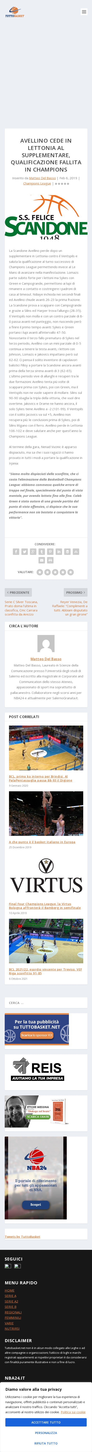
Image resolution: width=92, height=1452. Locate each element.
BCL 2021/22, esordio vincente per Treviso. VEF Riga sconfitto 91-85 (45, 971)
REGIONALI (13, 1312)
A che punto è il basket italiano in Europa (42, 842)
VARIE (9, 1323)
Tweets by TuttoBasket (22, 1237)
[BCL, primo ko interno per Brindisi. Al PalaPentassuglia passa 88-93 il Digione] (46, 748)
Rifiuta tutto (46, 1443)
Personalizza (46, 1433)
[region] (46, 1417)
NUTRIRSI (12, 1328)
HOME (10, 1290)
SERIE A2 (11, 1301)
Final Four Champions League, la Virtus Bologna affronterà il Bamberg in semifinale (45, 906)
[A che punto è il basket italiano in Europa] (46, 813)
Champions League (37, 183)
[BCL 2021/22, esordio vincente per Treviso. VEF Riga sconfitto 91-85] (46, 941)
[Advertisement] (46, 72)
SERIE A (10, 1296)
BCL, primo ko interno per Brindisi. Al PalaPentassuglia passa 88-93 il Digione (40, 778)
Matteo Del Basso (42, 178)
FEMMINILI (13, 1317)
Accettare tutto (46, 1422)
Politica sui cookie (73, 1412)
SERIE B (10, 1306)
